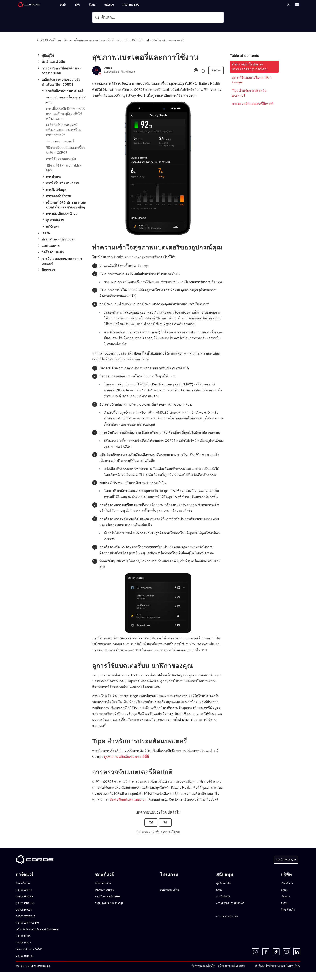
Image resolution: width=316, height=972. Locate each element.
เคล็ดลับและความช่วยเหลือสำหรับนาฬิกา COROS (107, 40)
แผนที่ (219, 889)
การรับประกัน (223, 896)
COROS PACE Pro (25, 903)
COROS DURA (23, 935)
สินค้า (63, 4)
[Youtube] (286, 951)
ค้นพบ (92, 4)
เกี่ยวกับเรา (287, 883)
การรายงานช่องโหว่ (227, 916)
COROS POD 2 (23, 942)
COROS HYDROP (25, 955)
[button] (61, 55)
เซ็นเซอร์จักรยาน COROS (29, 949)
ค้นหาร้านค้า (288, 909)
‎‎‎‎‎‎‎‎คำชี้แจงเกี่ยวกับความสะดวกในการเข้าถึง (277, 965)
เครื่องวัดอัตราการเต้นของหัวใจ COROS (37, 929)
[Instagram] (255, 951)
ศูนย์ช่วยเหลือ (223, 883)
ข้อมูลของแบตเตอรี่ (60, 141)
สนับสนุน (109, 4)
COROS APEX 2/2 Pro (27, 922)
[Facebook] (265, 951)
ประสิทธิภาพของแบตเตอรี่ (165, 40)
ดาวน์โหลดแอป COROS (107, 896)
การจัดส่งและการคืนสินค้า (230, 903)
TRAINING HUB (130, 4)
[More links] (296, 4)
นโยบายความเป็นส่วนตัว (231, 965)
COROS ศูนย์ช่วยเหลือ (52, 40)
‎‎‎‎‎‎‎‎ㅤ (249, 965)
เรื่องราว (285, 896)
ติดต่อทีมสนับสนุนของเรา (128, 799)
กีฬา (77, 4)
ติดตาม (216, 70)
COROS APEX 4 (24, 889)
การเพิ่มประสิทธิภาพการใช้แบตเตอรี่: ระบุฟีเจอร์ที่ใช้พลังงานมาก (65, 113)
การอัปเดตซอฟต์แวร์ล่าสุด (109, 903)
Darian (108, 67)
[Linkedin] (296, 951)
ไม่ (165, 822)
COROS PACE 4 (24, 909)
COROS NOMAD (24, 896)
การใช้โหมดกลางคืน (61, 159)
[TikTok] (276, 951)
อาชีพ (284, 903)
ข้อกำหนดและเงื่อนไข (203, 965)
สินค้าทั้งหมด (23, 883)
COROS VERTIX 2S (25, 916)
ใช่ (151, 822)
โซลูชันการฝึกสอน (104, 889)
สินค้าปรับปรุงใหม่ (170, 889)
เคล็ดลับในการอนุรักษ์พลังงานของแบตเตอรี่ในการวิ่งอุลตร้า (63, 130)
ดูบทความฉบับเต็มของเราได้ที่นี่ (126, 756)
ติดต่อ (284, 889)
